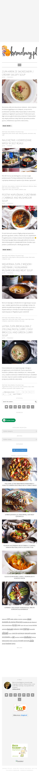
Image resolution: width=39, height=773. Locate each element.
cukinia (15, 619)
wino (11, 640)
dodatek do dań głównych (30, 622)
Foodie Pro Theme (18, 768)
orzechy (10, 633)
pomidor (33, 633)
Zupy (22, 131)
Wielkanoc (34, 637)
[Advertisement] (19, 20)
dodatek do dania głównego (12, 622)
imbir (19, 625)
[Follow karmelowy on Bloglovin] (20, 716)
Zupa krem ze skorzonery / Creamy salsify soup (18, 73)
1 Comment (9, 145)
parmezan (21, 633)
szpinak (22, 637)
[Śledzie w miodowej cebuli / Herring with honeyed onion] (19, 574)
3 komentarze (10, 338)
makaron (16, 629)
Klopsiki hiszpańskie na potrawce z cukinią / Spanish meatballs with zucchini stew (20, 546)
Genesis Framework (13, 770)
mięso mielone (21, 319)
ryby (12, 189)
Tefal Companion (17, 388)
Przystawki (18, 131)
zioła (34, 133)
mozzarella (32, 629)
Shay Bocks (28, 768)
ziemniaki (26, 640)
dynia (3, 625)
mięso (17, 133)
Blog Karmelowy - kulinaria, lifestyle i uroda (19, 51)
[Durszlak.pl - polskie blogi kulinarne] (19, 761)
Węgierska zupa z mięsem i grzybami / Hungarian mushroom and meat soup (17, 267)
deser (29, 619)
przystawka (24, 133)
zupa (3, 135)
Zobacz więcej (16, 689)
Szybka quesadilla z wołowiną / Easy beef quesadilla (19, 515)
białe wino (4, 619)
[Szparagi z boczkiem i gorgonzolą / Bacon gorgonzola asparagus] (19, 605)
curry (13, 386)
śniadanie (16, 189)
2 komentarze (10, 77)
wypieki (20, 640)
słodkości (21, 189)
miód (21, 629)
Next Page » (17, 394)
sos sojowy (17, 637)
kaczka (13, 133)
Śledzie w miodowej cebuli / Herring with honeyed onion (20, 577)
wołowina (16, 321)
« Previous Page (9, 392)
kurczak (17, 386)
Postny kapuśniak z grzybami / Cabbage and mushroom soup (19, 197)
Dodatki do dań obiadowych (22, 186)
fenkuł (9, 133)
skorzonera (30, 133)
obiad (20, 133)
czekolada (24, 619)
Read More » (7, 126)
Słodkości (14, 187)
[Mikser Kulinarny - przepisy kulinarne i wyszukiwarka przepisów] (19, 757)
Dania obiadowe (11, 131)
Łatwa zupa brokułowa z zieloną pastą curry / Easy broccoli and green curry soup (17, 330)
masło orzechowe (24, 386)
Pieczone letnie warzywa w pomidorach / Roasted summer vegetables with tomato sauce (19, 484)
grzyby (10, 257)
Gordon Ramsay (8, 625)
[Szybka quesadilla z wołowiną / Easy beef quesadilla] (19, 511)
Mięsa (35, 186)
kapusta (14, 257)
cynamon (20, 619)
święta (26, 257)
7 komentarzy (10, 272)
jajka (24, 625)
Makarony (31, 186)
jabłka (22, 625)
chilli (9, 319)
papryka (15, 633)
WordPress (30, 770)
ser (13, 636)
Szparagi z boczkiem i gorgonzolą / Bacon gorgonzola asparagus (19, 608)
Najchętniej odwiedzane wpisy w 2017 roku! (17, 141)
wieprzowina (11, 321)
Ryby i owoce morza (6, 187)
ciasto (11, 619)
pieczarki (27, 633)
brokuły (10, 386)
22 (10, 394)
